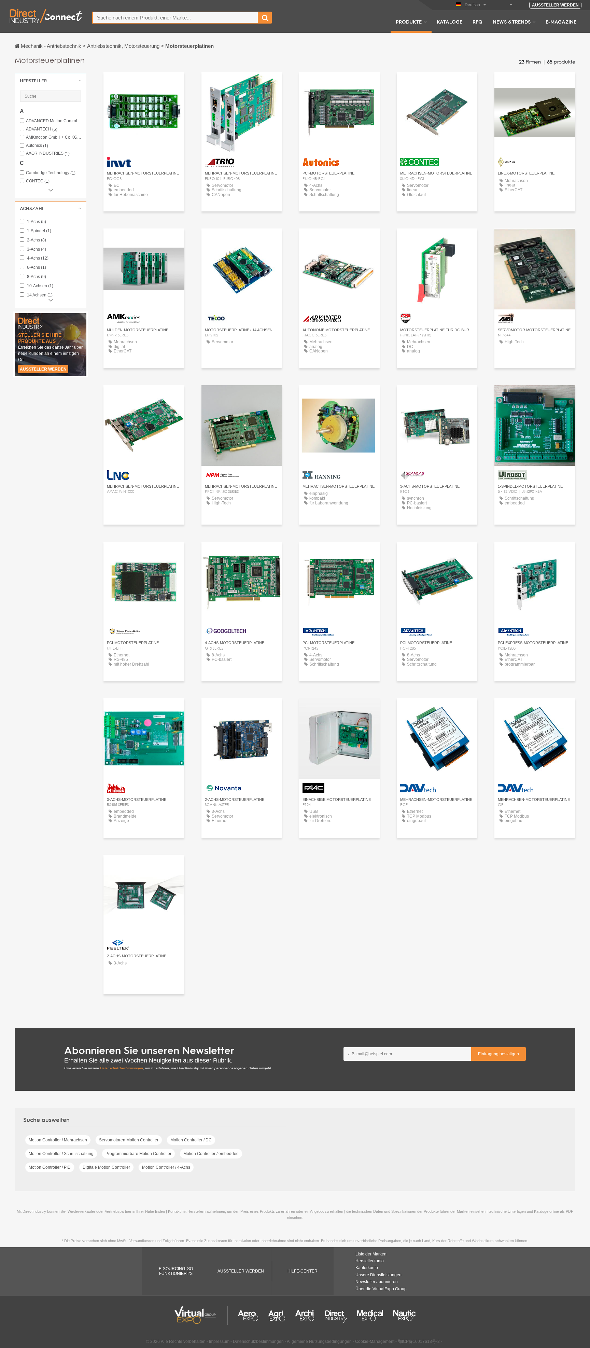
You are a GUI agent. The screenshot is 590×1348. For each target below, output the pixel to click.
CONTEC (38, 181)
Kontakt (144, 83)
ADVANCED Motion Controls (53, 121)
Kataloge (449, 21)
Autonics (37, 145)
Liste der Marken (371, 1254)
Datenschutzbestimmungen (121, 1068)
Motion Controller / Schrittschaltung (61, 1153)
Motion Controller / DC (191, 1140)
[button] (50, 81)
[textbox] (175, 18)
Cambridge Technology (50, 173)
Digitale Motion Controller (106, 1167)
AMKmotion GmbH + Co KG (53, 137)
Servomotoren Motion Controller (128, 1140)
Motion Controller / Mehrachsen (58, 1140)
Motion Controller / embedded (211, 1153)
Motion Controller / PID (50, 1167)
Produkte (409, 21)
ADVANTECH (41, 129)
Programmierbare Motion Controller (138, 1153)
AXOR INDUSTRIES (48, 153)
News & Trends (512, 21)
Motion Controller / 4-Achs (166, 1167)
